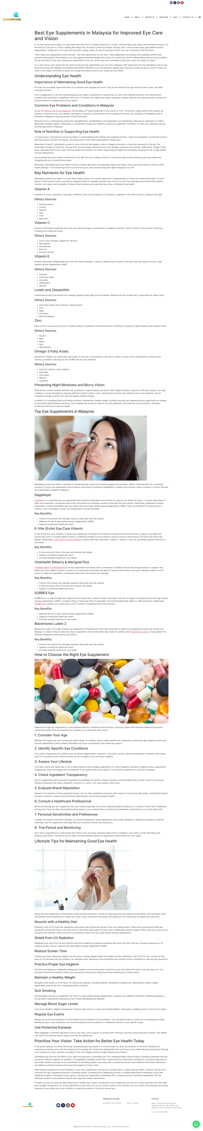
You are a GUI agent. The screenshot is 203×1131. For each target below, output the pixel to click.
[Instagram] (174, 2)
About (137, 17)
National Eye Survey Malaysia (57, 111)
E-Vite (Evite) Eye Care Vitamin (67, 539)
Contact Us (188, 17)
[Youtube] (182, 2)
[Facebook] (171, 2)
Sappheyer (39, 500)
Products (149, 17)
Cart (175, 17)
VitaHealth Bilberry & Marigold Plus (50, 567)
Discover (163, 17)
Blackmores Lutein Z (141, 632)
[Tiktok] (178, 2)
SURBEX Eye (40, 604)
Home (126, 17)
